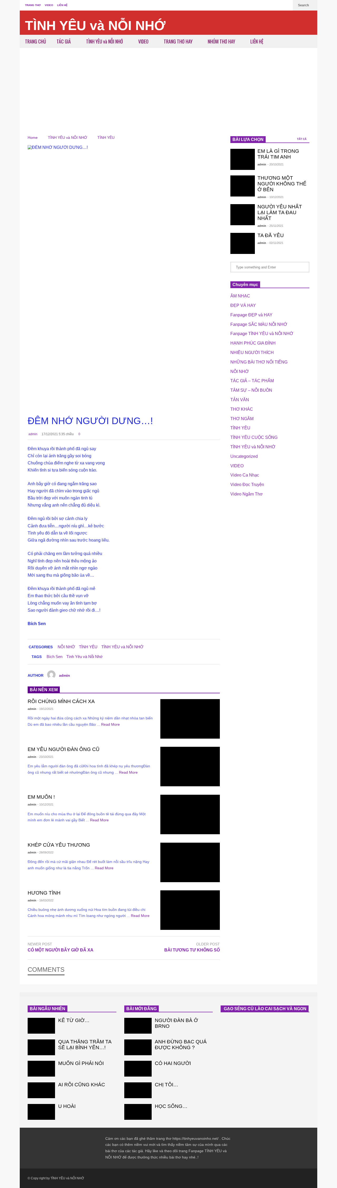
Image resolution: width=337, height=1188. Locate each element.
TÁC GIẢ (64, 41)
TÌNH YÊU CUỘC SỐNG (253, 437)
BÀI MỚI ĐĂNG (141, 1009)
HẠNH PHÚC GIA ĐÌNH (253, 343)
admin (32, 434)
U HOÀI (67, 1106)
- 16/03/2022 (45, 900)
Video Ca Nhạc (244, 475)
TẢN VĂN (239, 399)
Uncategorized (244, 456)
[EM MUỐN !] (190, 814)
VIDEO (49, 5)
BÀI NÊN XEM (44, 690)
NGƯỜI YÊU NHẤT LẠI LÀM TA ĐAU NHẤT (279, 212)
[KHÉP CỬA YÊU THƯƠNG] (190, 862)
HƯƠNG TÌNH (44, 893)
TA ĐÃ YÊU (270, 235)
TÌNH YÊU (88, 647)
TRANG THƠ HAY (179, 41)
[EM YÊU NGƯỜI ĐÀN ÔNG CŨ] (190, 766)
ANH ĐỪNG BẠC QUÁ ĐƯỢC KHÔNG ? (181, 1044)
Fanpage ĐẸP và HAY (251, 315)
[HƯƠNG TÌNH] (190, 910)
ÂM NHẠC (240, 296)
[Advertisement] (168, 87)
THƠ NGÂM (242, 418)
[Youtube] (286, 5)
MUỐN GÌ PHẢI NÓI (81, 1063)
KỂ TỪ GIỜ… (74, 1020)
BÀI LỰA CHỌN (248, 139)
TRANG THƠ (33, 5)
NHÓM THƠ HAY (222, 41)
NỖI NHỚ (66, 647)
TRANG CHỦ (35, 41)
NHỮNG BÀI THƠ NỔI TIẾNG (259, 362)
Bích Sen (54, 656)
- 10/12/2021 (45, 804)
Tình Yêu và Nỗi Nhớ (84, 656)
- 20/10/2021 (275, 164)
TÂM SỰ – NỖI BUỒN (251, 390)
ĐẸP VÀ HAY (243, 305)
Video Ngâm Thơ (246, 494)
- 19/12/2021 (45, 708)
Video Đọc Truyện (247, 484)
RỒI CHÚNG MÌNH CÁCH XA (61, 701)
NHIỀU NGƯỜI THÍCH (252, 352)
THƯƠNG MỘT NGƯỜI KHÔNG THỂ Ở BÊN (281, 183)
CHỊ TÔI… (166, 1084)
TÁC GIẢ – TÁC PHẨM (252, 381)
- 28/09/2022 (45, 852)
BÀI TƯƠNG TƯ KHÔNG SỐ (192, 950)
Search (304, 5)
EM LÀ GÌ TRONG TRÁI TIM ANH (278, 154)
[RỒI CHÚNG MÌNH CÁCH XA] (190, 719)
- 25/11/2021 (275, 225)
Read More (111, 724)
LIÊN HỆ (62, 5)
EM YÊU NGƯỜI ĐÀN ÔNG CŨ (64, 749)
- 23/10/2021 (45, 756)
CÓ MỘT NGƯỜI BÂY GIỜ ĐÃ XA (60, 950)
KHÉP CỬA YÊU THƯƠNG (59, 845)
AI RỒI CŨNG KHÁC (81, 1084)
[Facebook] (278, 5)
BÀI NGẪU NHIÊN (47, 1009)
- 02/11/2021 (275, 242)
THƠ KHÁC (241, 409)
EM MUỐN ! (41, 797)
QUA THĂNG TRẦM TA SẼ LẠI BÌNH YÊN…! (84, 1044)
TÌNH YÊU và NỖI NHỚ (95, 25)
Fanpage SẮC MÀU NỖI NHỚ (258, 324)
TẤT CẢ (302, 139)
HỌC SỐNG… (171, 1106)
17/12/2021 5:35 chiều (58, 434)
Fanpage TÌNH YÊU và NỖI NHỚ (261, 333)
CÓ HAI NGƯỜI (173, 1063)
